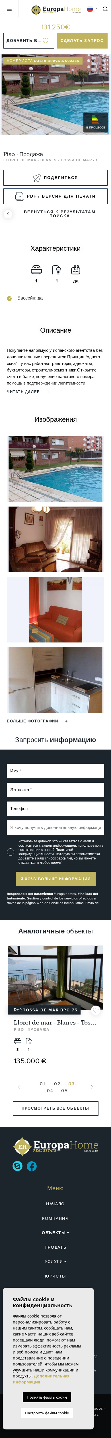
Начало (55, 1204)
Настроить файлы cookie (47, 1412)
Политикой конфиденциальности (45, 852)
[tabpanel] (55, 1008)
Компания (55, 1219)
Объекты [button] (54, 1233)
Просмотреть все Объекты (55, 1108)
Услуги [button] (54, 1262)
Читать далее (24, 392)
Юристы (55, 1276)
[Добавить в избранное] (95, 1010)
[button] (37, 721)
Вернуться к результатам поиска (59, 214)
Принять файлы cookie (47, 1397)
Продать (56, 1247)
